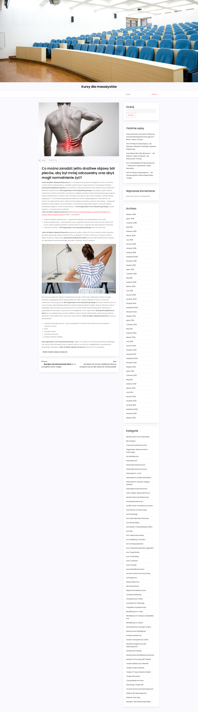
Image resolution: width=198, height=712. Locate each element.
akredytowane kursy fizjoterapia (137, 437)
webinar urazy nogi (133, 697)
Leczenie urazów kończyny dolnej (138, 573)
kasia (44, 160)
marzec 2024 (131, 337)
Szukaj (130, 107)
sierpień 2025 (131, 265)
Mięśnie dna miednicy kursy (136, 590)
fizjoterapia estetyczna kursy (136, 469)
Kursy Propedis (131, 565)
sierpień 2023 (131, 367)
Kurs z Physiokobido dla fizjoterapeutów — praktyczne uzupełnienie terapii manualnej (140, 165)
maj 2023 (129, 380)
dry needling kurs (132, 456)
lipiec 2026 (130, 219)
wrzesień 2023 (131, 363)
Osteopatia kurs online (134, 599)
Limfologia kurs (131, 578)
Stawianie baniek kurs (134, 635)
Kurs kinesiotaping (132, 523)
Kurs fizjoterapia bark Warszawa (137, 518)
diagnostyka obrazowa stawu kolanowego (137, 450)
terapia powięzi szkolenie (135, 668)
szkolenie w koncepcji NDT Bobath (138, 659)
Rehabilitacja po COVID (134, 612)
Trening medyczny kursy (135, 680)
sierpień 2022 (131, 418)
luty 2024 (129, 341)
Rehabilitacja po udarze (134, 623)
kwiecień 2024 (131, 333)
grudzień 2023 (131, 350)
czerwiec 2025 (131, 274)
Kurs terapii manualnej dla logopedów (140, 548)
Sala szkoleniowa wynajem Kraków (138, 627)
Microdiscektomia (132, 586)
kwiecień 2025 (131, 282)
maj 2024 (129, 329)
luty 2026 (129, 240)
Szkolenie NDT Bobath (134, 651)
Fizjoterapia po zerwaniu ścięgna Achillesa (138, 483)
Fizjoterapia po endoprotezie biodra (138, 478)
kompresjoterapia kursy (134, 501)
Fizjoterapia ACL (131, 461)
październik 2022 (132, 409)
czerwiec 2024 (131, 325)
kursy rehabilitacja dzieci (135, 569)
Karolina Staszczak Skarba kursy (137, 497)
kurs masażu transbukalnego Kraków (139, 527)
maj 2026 (129, 227)
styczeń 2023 (131, 397)
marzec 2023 (130, 388)
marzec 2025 (130, 286)
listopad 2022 (131, 405)
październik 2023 (132, 358)
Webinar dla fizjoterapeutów (136, 693)
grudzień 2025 (131, 248)
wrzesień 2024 (131, 312)
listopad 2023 (131, 354)
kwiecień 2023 (131, 384)
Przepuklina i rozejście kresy (136, 607)
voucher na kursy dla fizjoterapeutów (139, 689)
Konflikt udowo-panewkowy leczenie (139, 506)
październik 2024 (132, 308)
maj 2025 (129, 278)
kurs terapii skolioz (133, 552)
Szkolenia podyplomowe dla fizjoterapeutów (136, 645)
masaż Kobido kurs (132, 582)
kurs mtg (129, 531)
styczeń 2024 (131, 346)
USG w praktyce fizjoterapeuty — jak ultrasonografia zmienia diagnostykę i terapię (139, 175)
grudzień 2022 (131, 401)
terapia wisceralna (133, 676)
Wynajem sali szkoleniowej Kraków (138, 702)
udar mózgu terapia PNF (134, 685)
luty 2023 (129, 392)
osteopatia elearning (133, 595)
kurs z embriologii (132, 556)
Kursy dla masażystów (99, 86)
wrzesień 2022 (131, 413)
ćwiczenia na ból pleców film (136, 445)
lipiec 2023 (130, 371)
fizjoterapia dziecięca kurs (135, 465)
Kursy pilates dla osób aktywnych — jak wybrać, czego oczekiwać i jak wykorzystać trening (140, 156)
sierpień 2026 (131, 214)
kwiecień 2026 (131, 231)
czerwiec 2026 (131, 223)
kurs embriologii (131, 514)
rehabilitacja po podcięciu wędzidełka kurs (140, 617)
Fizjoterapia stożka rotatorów (136, 489)
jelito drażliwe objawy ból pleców (55, 352)
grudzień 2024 (131, 299)
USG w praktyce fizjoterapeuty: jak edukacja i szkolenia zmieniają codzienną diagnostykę (141, 146)
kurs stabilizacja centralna (135, 540)
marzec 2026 (130, 236)
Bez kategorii (130, 441)
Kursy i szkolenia (132, 561)
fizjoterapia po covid (133, 473)
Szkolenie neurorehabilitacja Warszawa (140, 655)
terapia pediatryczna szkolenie (137, 664)
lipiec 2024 (130, 320)
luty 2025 (129, 291)
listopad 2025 (131, 252)
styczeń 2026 (131, 244)
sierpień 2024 (131, 316)
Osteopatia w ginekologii (135, 603)
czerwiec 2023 (131, 375)
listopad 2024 (131, 303)
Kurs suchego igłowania (134, 544)
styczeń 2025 (131, 295)
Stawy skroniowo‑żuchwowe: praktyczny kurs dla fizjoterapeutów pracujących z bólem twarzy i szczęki (140, 137)
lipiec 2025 (130, 269)
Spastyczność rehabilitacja (136, 631)
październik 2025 (132, 257)
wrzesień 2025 (131, 261)
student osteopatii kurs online (137, 640)
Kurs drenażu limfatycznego (136, 510)
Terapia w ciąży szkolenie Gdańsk (138, 672)
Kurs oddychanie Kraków (135, 535)
